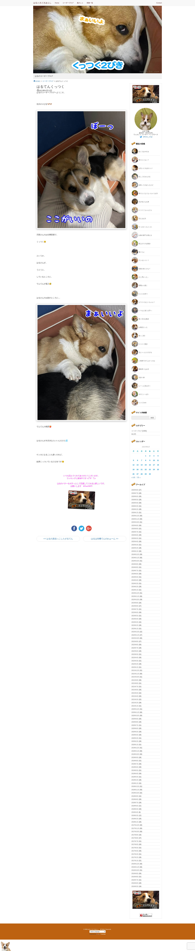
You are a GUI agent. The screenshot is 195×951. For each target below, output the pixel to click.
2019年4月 (134, 773)
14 (142, 465)
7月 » (138, 477)
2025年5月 (134, 538)
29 (146, 474)
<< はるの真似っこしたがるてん (58, 539)
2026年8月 (134, 490)
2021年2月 (134, 702)
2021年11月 (135, 674)
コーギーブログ (68, 3)
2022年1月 (134, 667)
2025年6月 (134, 535)
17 (154, 465)
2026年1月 (134, 512)
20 (137, 469)
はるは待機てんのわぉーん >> (104, 539)
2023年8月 (134, 606)
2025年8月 (134, 528)
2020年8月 (134, 722)
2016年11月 (135, 867)
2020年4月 (134, 735)
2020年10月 (135, 715)
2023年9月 (134, 603)
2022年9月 (134, 641)
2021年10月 (135, 677)
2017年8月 (134, 838)
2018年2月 (134, 818)
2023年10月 (135, 599)
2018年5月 (134, 809)
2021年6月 (134, 690)
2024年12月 (135, 554)
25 (158, 469)
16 (150, 465)
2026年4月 (134, 503)
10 (154, 460)
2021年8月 (134, 683)
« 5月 (133, 477)
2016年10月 (135, 870)
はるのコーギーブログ (44, 76)
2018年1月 (134, 822)
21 (142, 469)
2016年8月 (134, 876)
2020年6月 (134, 728)
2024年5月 (134, 577)
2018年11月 (135, 790)
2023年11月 (135, 596)
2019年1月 (134, 783)
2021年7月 (134, 686)
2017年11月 (135, 828)
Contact (159, 3)
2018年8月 (134, 799)
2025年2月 (134, 548)
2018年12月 (135, 786)
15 (146, 465)
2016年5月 (134, 886)
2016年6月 (134, 883)
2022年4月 (134, 657)
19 (133, 469)
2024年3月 (134, 583)
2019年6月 (134, 767)
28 (142, 474)
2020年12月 (135, 709)
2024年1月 (134, 590)
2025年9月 (134, 525)
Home (57, 3)
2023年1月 (134, 628)
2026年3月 (134, 506)
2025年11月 (135, 519)
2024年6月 (134, 574)
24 (154, 469)
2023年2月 (134, 625)
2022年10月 (135, 638)
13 (137, 465)
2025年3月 (134, 545)
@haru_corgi (147, 137)
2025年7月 (134, 532)
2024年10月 (135, 561)
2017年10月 (135, 831)
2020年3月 (134, 738)
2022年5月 (134, 654)
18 (158, 465)
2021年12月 (135, 670)
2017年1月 (134, 860)
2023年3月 (134, 622)
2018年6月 (134, 806)
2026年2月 (134, 509)
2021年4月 (134, 696)
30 (150, 474)
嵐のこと (80, 3)
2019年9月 (134, 757)
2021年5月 (134, 693)
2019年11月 (135, 751)
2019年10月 (135, 754)
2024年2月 (134, 586)
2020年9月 (134, 719)
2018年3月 (134, 815)
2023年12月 (135, 593)
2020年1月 (134, 744)
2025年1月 (134, 551)
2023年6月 (134, 612)
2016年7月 (134, 880)
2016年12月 (135, 864)
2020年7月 (134, 725)
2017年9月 (134, 835)
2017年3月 (134, 854)
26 (133, 474)
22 (146, 469)
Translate (103, 934)
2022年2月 (134, 664)
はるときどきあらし (42, 3)
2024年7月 (134, 570)
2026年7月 (134, 493)
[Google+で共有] (89, 528)
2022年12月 (135, 632)
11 (158, 460)
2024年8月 (134, 567)
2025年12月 (135, 516)
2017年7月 (134, 841)
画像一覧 (90, 3)
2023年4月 (134, 619)
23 (150, 469)
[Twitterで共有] (82, 528)
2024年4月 (134, 580)
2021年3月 (134, 699)
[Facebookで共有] (74, 528)
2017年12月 (135, 825)
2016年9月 (134, 873)
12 (133, 465)
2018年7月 (134, 802)
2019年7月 (134, 764)
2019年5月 (134, 770)
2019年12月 (135, 748)
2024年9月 (134, 564)
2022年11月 (135, 635)
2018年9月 (134, 796)
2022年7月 (134, 648)
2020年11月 (135, 712)
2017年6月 (134, 844)
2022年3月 (134, 661)
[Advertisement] (63, 563)
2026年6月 (134, 496)
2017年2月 (134, 857)
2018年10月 (135, 793)
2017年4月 (134, 851)
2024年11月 (135, 558)
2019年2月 (134, 780)
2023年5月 (134, 616)
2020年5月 (134, 732)
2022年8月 (134, 644)
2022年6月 (134, 651)
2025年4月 (134, 541)
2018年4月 (134, 812)
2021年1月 (134, 706)
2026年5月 (134, 499)
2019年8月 (134, 760)
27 (137, 474)
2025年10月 (135, 522)
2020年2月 (134, 741)
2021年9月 (134, 680)
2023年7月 (134, 609)
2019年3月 (134, 777)
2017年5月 (134, 848)
